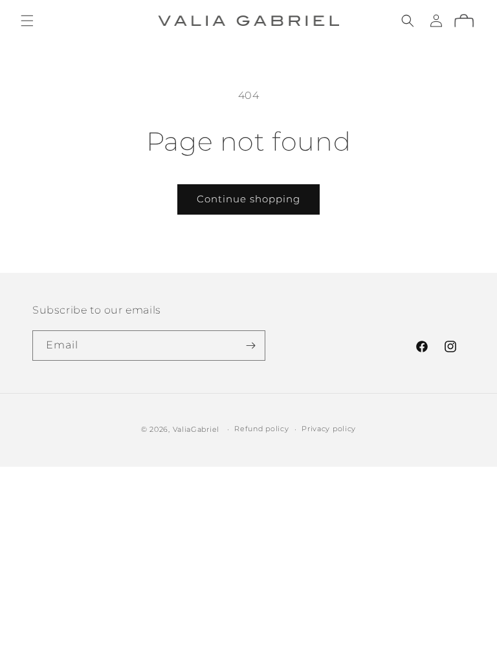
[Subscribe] (250, 345)
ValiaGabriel (196, 429)
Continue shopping (248, 199)
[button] (27, 20)
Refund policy (261, 428)
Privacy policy (329, 428)
